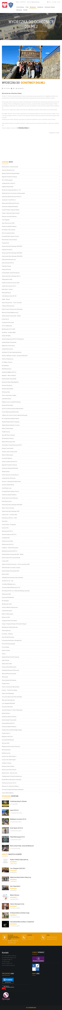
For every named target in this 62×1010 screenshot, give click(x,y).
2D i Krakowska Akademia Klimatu (10, 418)
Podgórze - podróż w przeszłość (10, 547)
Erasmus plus (5, 527)
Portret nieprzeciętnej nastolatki (10, 412)
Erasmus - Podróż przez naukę (9, 690)
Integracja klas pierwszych (9, 478)
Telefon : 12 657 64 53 (20, 2)
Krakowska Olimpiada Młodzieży (10, 206)
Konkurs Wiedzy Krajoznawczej (10, 607)
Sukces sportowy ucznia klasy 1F (10, 474)
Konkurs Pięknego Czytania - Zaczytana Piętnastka (14, 355)
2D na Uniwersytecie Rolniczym (10, 498)
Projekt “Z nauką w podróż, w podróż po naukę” (14, 624)
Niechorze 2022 (6, 617)
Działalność (40, 7)
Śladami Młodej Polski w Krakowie (10, 657)
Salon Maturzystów (7, 501)
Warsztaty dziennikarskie (8, 700)
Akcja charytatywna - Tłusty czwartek (12, 302)
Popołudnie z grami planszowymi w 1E (12, 445)
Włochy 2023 (5, 574)
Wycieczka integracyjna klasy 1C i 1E (11, 190)
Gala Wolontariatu (6, 398)
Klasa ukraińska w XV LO (8, 723)
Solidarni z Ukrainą (6, 763)
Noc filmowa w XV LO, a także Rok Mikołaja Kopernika (16, 590)
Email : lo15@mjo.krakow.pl (33, 2)
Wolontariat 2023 (6, 594)
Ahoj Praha (4, 521)
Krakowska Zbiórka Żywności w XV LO (11, 196)
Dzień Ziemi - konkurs (7, 289)
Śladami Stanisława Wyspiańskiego (10, 173)
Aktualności (33, 7)
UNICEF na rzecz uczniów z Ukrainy (11, 567)
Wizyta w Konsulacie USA (8, 441)
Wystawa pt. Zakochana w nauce (10, 786)
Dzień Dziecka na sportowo (9, 259)
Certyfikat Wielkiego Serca (8, 584)
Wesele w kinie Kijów (7, 405)
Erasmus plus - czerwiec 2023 (9, 514)
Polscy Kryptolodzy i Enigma (9, 395)
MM (13, 88)
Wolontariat (5, 677)
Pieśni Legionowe (6, 630)
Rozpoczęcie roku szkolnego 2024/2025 (12, 246)
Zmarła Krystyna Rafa (7, 541)
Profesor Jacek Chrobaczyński (9, 451)
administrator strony (52, 939)
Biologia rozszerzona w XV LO (9, 551)
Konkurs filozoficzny (7, 385)
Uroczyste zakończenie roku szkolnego (12, 696)
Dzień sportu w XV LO (16, 828)
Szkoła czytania (6, 650)
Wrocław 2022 (5, 743)
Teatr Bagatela (5, 219)
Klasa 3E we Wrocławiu (8, 637)
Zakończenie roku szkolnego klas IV (11, 276)
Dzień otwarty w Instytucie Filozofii (11, 557)
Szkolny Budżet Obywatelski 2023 (10, 571)
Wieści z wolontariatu (7, 428)
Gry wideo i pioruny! (7, 362)
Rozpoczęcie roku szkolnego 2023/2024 (12, 504)
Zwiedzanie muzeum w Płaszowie (10, 670)
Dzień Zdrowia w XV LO (8, 262)
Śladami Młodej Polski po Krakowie (10, 421)
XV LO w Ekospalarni (7, 180)
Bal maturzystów (6, 753)
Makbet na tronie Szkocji (8, 345)
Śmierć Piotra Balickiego (8, 693)
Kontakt (25, 10)
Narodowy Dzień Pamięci (8, 766)
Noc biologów (5, 365)
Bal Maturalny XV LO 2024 (8, 329)
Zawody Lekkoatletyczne (8, 170)
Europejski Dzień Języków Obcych (10, 236)
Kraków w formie (6, 269)
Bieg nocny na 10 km (7, 736)
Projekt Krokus (6, 683)
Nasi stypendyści (6, 749)
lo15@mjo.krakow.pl (52, 937)
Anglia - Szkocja (6, 299)
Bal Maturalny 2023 (7, 604)
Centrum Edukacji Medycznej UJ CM (11, 587)
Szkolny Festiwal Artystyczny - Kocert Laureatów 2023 (15, 564)
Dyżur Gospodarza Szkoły (8, 233)
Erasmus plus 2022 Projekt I (9, 759)
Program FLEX (5, 243)
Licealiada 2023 (6, 537)
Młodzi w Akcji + (6, 713)
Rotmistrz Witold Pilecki (8, 484)
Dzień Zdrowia (5, 660)
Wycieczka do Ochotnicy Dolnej (39, 31)
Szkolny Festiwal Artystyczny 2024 (10, 282)
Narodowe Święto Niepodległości (10, 382)
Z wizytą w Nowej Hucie (8, 306)
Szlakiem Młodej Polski (7, 186)
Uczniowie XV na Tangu (8, 322)
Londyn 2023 (5, 561)
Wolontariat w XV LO (7, 531)
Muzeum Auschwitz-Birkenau (9, 216)
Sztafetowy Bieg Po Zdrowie (9, 716)
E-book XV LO (5, 319)
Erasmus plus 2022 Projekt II (9, 756)
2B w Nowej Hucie (6, 368)
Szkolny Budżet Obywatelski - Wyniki (11, 315)
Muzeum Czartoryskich (7, 448)
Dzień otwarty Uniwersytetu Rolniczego (12, 309)
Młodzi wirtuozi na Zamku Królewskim (11, 779)
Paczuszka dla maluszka (8, 739)
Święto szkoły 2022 (7, 663)
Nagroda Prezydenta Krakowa (9, 176)
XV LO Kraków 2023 (31, 1007)
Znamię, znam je (6, 733)
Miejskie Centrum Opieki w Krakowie (11, 402)
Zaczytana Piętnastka (7, 706)
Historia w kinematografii (8, 643)
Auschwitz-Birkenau (7, 458)
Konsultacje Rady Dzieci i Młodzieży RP (12, 640)
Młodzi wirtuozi (14, 895)
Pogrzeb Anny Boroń (7, 249)
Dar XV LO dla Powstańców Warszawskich (12, 408)
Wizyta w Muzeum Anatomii (9, 673)
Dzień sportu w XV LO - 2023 (9, 518)
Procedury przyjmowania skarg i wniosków (13, 789)
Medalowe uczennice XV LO (18, 819)
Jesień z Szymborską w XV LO (9, 461)
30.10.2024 (7, 88)
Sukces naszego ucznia (17, 904)
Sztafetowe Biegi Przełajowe (9, 226)
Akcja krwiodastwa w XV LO (9, 534)
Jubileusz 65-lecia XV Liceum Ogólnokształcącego (14, 415)
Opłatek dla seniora (7, 610)
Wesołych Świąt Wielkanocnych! (10, 312)
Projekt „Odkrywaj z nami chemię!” (11, 213)
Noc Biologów (5, 600)
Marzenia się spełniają (7, 388)
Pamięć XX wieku (6, 335)
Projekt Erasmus (6, 431)
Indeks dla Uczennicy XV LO (9, 286)
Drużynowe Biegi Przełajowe (9, 726)
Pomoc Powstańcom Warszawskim (10, 686)
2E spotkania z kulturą (7, 438)
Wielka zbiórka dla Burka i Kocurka (10, 425)
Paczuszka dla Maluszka (8, 597)
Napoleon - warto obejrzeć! (9, 375)
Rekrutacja (19, 10)
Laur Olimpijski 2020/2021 (8, 703)
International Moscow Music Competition (22, 922)
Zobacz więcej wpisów (8, 792)
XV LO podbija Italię (7, 325)
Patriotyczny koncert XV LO (9, 783)
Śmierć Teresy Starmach (8, 508)
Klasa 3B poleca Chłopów (8, 435)
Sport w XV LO (14, 810)
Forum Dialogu (5, 647)
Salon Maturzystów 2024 (8, 223)
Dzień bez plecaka (6, 266)
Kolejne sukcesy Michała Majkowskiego (12, 730)
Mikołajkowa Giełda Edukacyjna (10, 627)
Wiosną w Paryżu (6, 292)
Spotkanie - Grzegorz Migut (9, 332)
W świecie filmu (6, 392)
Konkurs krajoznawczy (7, 359)
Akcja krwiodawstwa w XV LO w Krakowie (13, 339)
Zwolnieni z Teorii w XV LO (9, 200)
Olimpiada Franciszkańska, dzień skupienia (12, 577)
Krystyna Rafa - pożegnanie (9, 524)
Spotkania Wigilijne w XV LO (9, 372)
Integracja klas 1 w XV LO (8, 183)
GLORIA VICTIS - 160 (7, 580)
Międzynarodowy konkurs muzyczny (11, 746)
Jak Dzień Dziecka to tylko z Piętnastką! (12, 710)
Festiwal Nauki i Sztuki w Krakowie (11, 272)
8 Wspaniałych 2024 (7, 279)
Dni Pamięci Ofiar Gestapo (8, 229)
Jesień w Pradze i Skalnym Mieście (10, 209)
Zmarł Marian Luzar (6, 488)
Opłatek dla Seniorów (7, 349)
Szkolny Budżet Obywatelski (9, 342)
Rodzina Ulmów (6, 471)
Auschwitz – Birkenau (7, 633)
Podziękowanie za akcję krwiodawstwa (12, 776)
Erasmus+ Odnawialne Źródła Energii (11, 481)
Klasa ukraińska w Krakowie (9, 680)
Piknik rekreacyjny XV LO (17, 837)
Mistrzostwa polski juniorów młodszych (22, 846)
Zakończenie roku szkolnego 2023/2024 (12, 256)
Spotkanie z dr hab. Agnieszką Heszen (11, 352)
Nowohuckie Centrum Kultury (9, 239)
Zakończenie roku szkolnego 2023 (10, 511)
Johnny (4, 653)
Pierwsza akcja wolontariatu (9, 667)
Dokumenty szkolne (50, 7)
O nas (26, 7)
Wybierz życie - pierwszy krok (9, 773)
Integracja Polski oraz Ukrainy (9, 620)
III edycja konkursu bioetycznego (19, 913)
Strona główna (20, 7)
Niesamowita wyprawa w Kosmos (10, 203)
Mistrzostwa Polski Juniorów (9, 769)
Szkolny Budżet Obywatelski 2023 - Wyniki (12, 554)
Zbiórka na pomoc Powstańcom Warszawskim (13, 193)
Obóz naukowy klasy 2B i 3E (9, 296)
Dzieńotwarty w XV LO (8, 544)
